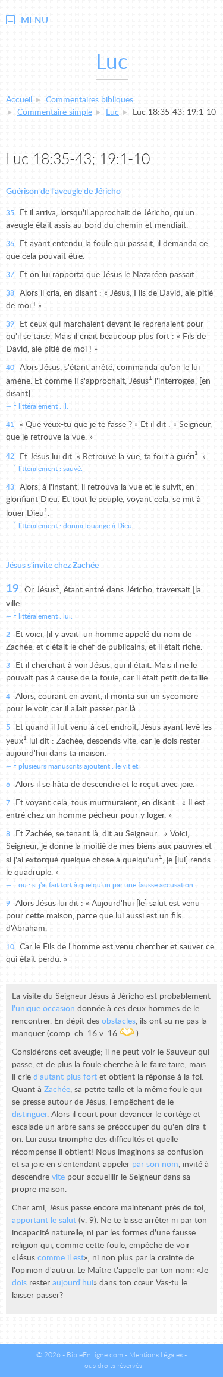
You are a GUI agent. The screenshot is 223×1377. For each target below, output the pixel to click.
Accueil (19, 100)
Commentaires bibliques (89, 100)
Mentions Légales (156, 1355)
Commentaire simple (54, 112)
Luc (112, 112)
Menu (34, 20)
